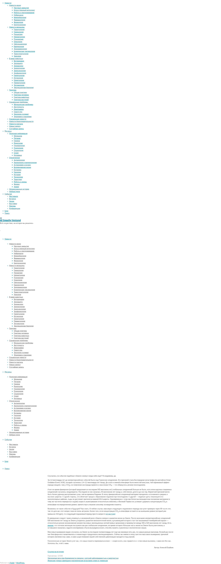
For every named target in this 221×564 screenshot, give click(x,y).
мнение (50, 525)
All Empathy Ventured (10, 220)
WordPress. (20, 563)
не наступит (110, 514)
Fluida (11, 563)
